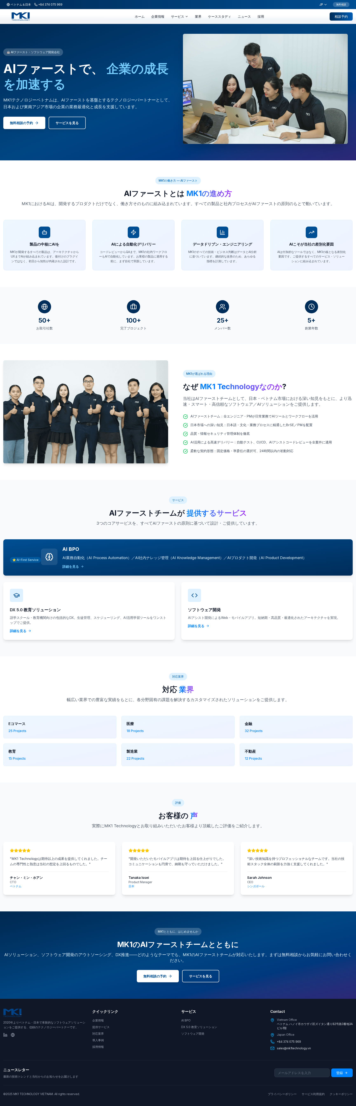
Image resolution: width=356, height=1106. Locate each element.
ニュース (244, 16)
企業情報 (157, 16)
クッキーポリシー (341, 1094)
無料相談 (341, 4)
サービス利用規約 (313, 1094)
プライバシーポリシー (282, 1094)
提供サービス (101, 1027)
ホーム (140, 16)
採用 (261, 16)
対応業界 (98, 1033)
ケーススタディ (219, 16)
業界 (198, 16)
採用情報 (98, 1046)
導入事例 (98, 1040)
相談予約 (341, 16)
